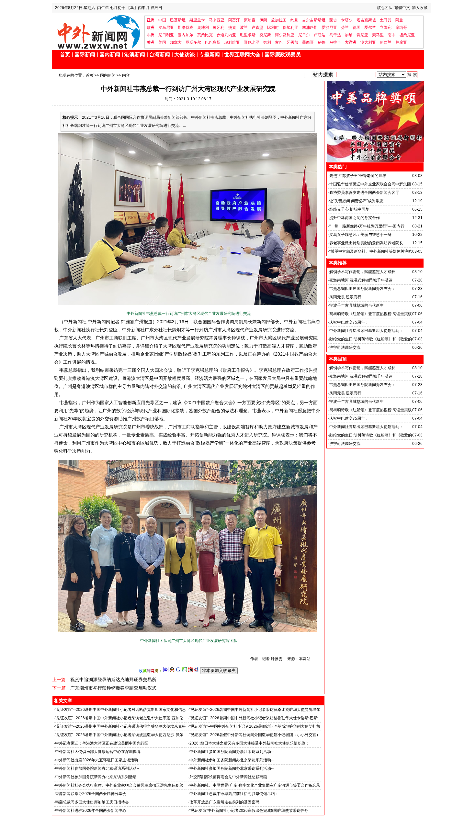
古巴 (279, 42)
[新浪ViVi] (190, 670)
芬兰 (345, 27)
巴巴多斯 (213, 42)
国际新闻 (84, 54)
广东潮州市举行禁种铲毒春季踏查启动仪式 (113, 687)
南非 (391, 35)
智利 (267, 42)
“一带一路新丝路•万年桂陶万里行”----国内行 (366, 226)
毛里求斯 (247, 35)
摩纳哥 (401, 27)
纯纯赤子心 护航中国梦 (349, 209)
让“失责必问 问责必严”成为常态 (356, 201)
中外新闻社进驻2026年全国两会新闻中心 (90, 810)
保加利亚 (290, 27)
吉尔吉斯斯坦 (313, 20)
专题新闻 (209, 54)
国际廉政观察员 (283, 54)
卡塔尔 (347, 20)
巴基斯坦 (178, 20)
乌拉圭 (335, 42)
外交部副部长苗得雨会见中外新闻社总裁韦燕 (228, 777)
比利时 (273, 27)
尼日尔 (304, 35)
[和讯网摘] (196, 670)
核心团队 (384, 8)
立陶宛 (385, 27)
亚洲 (150, 20)
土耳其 (385, 20)
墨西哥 (308, 42)
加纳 (349, 35)
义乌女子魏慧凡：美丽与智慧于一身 (360, 234)
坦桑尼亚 (407, 35)
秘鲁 (321, 42)
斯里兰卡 (197, 20)
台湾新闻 (159, 54)
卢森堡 (257, 27)
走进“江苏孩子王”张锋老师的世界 (357, 175)
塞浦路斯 (310, 27)
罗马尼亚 (166, 27)
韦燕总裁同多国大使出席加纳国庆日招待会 (92, 802)
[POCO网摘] (184, 670)
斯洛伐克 (185, 27)
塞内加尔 (185, 35)
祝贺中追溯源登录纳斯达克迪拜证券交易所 (113, 679)
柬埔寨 (249, 20)
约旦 (294, 20)
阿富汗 (234, 20)
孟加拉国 (279, 20)
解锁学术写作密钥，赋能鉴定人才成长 (362, 272)
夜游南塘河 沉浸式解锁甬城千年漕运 (360, 280)
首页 (65, 54)
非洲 (150, 35)
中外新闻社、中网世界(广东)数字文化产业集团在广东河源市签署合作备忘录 (254, 785)
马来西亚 (216, 20)
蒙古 (333, 20)
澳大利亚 (368, 42)
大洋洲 (351, 42)
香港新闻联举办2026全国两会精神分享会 (90, 793)
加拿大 (176, 42)
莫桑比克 (205, 35)
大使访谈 (184, 54)
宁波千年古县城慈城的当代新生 (356, 305)
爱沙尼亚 (329, 27)
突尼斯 (265, 35)
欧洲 (150, 27)
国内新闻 (109, 54)
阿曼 (399, 20)
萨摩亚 (401, 42)
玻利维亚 (232, 42)
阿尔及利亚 (284, 35)
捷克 (232, 27)
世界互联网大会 (242, 54)
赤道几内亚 (226, 35)
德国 (356, 27)
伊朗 (263, 20)
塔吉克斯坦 (366, 20)
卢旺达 (319, 35)
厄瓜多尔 (193, 42)
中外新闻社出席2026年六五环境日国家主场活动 (96, 760)
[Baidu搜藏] (165, 670)
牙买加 (292, 42)
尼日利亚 (166, 35)
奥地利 (203, 27)
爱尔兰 (370, 27)
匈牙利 (218, 27)
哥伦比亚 (251, 42)
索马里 (378, 35)
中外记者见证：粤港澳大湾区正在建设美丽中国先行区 (101, 743)
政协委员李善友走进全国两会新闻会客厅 (364, 192)
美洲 (150, 42)
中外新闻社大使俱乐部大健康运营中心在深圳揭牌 (98, 751)
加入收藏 (419, 8)
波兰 (244, 27)
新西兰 (385, 42)
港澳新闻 (134, 54)
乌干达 (335, 35)
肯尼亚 (362, 35)
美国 (162, 42)
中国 (162, 20)
